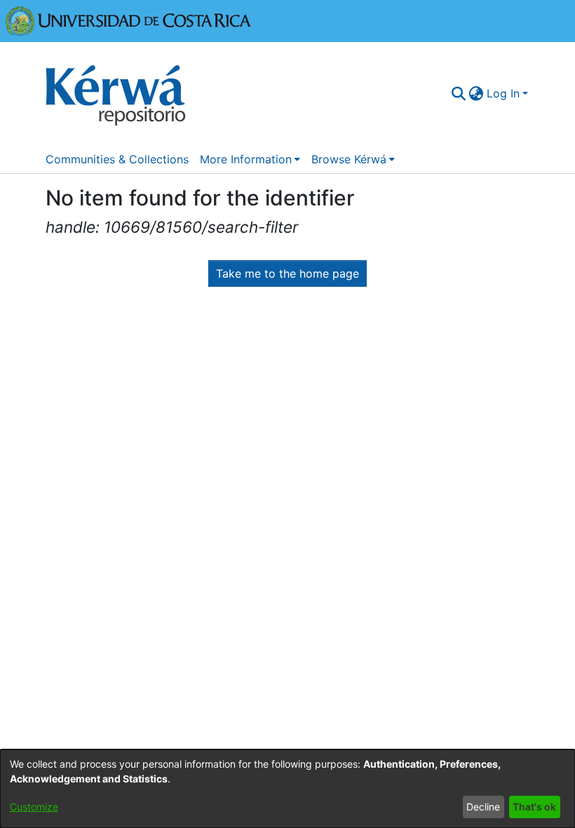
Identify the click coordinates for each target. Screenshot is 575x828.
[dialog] (287, 788)
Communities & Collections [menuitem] (117, 159)
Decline (483, 807)
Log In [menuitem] (503, 93)
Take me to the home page (287, 273)
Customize (34, 807)
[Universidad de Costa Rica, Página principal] (128, 20)
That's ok (534, 807)
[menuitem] (476, 93)
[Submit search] (459, 93)
